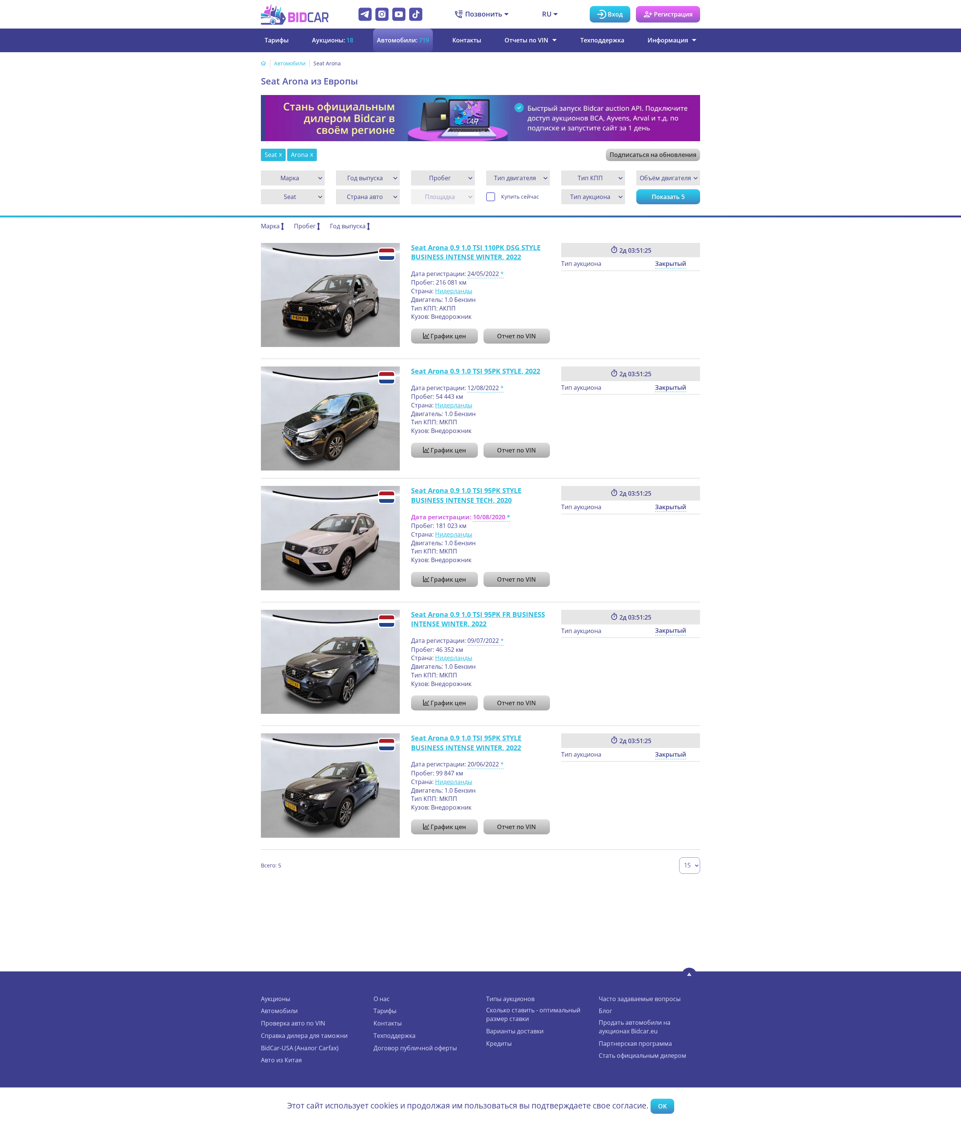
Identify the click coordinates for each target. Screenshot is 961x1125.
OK (662, 1106)
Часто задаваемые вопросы (640, 999)
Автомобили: (403, 40)
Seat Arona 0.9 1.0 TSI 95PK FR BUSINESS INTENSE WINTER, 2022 (478, 619)
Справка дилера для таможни (304, 1036)
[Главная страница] (263, 63)
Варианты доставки (515, 1031)
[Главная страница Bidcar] (294, 14)
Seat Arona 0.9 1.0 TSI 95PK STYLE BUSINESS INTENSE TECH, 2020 (466, 495)
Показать (668, 197)
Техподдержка (602, 40)
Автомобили (290, 63)
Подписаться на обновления (653, 155)
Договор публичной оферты (415, 1048)
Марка (270, 226)
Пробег (305, 226)
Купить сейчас (520, 196)
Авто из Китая (281, 1060)
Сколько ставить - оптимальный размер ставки (533, 1014)
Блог (605, 1011)
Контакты (466, 40)
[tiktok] (415, 14)
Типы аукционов (510, 999)
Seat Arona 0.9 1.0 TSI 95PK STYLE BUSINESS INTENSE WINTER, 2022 (466, 742)
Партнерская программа (635, 1043)
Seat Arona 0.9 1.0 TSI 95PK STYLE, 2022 (475, 371)
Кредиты (499, 1043)
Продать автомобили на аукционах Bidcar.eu (634, 1026)
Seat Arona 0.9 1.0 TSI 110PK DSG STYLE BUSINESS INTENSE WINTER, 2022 (476, 252)
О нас (382, 999)
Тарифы (277, 40)
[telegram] (365, 14)
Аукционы (275, 999)
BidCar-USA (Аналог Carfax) (300, 1048)
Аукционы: (332, 40)
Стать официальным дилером (642, 1055)
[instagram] (382, 14)
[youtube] (398, 14)
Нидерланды (453, 291)
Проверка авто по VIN (293, 1023)
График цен (447, 336)
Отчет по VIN (516, 336)
